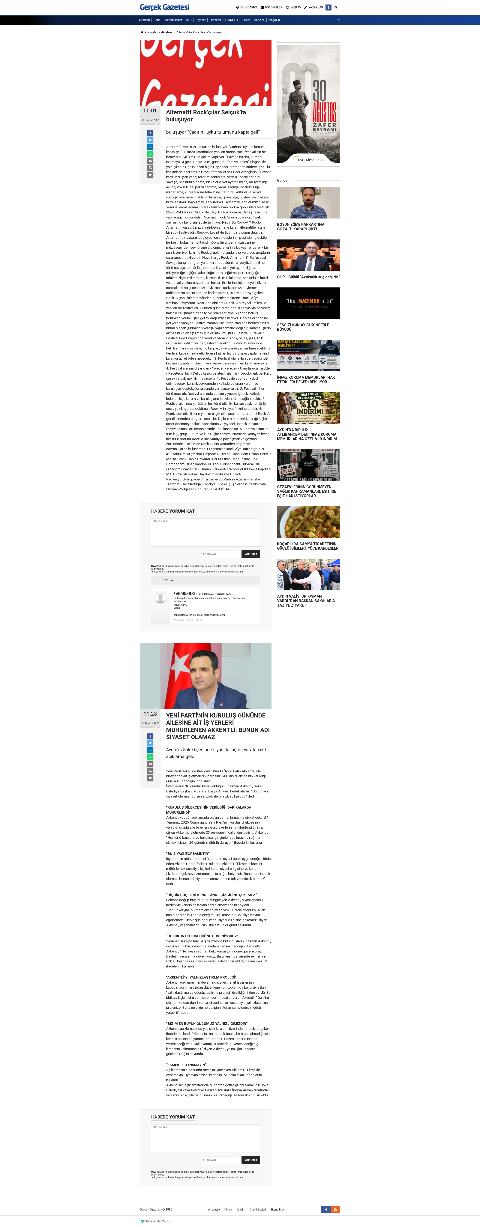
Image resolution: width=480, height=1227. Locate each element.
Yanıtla (180, 620)
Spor (247, 20)
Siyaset (201, 20)
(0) (191, 620)
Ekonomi (215, 20)
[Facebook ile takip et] (329, 7)
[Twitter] (150, 140)
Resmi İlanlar (173, 20)
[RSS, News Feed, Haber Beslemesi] (335, 1209)
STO (189, 20)
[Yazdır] (150, 168)
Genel (157, 20)
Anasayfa (214, 1209)
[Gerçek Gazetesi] (164, 7)
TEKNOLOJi (232, 20)
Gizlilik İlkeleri (258, 1209)
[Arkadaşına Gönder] (150, 161)
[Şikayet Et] (254, 620)
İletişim (241, 1209)
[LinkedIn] (150, 147)
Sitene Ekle (277, 1209)
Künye (228, 1209)
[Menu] (339, 20)
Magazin (274, 20)
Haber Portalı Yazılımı (159, 1221)
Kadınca (259, 20)
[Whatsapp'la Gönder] (150, 154)
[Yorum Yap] (150, 175)
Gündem (144, 20)
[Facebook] (150, 133)
